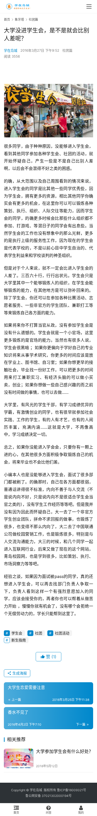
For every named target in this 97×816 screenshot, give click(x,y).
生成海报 (19, 673)
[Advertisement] (50, 71)
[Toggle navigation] (89, 6)
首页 (7, 19)
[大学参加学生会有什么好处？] (18, 758)
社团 (38, 633)
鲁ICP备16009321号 (71, 790)
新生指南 (18, 640)
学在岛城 (10, 50)
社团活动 (62, 633)
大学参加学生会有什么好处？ (64, 751)
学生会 (16, 633)
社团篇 (67, 50)
